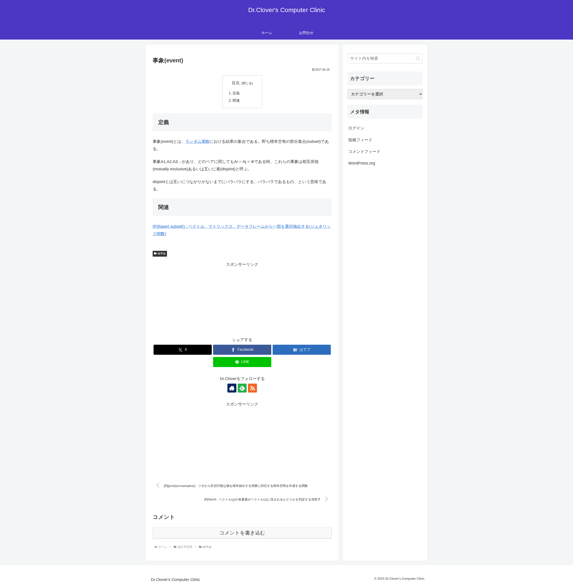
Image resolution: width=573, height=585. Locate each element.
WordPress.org (361, 163)
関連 (236, 100)
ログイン (356, 128)
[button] (418, 58)
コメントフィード (364, 151)
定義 (236, 93)
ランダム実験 (197, 141)
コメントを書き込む (242, 533)
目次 (236, 83)
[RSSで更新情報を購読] (252, 388)
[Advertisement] (242, 299)
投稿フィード (360, 140)
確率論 (162, 253)
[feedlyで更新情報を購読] (242, 388)
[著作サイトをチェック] (231, 388)
